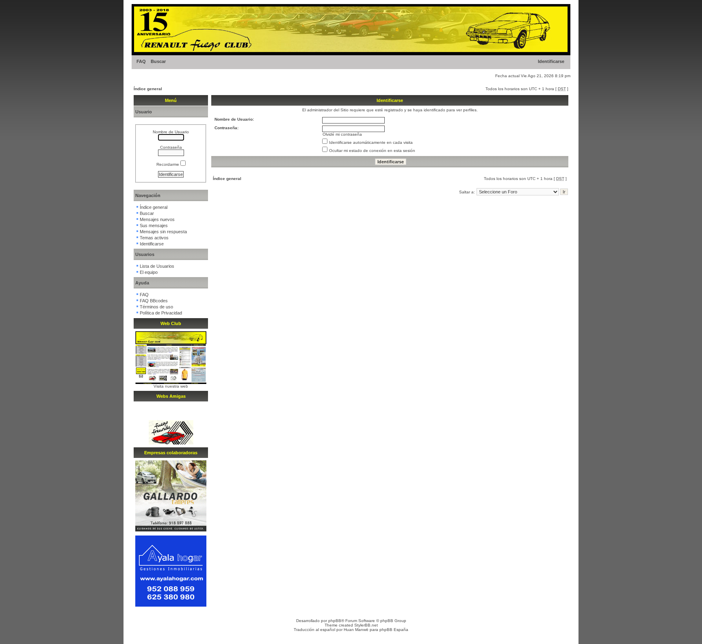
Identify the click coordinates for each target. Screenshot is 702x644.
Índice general (148, 89)
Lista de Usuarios (157, 266)
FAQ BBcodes (154, 300)
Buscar (158, 61)
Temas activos (154, 237)
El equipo (149, 272)
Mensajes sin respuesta (163, 231)
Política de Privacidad (161, 312)
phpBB (334, 620)
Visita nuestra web (171, 386)
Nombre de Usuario (171, 132)
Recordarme (168, 164)
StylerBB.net (366, 625)
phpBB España (393, 629)
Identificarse (551, 61)
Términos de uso (156, 306)
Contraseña (171, 147)
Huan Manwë (356, 629)
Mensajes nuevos (157, 219)
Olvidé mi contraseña (342, 134)
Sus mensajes (154, 225)
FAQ (141, 61)
